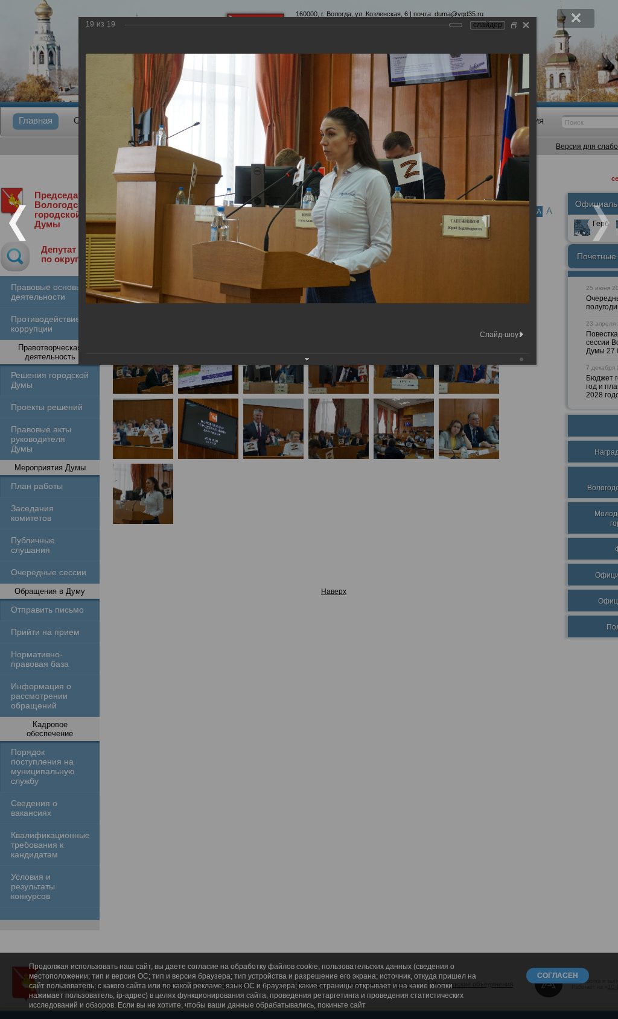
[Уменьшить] (514, 25)
